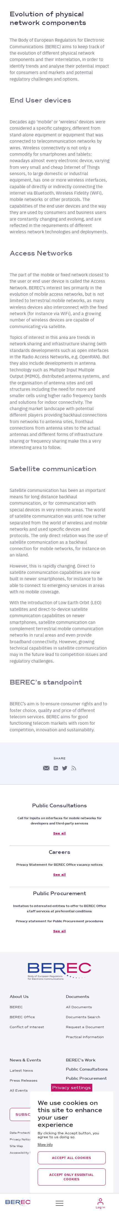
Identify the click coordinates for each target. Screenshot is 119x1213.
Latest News (21, 1070)
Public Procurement (86, 1078)
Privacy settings (71, 1087)
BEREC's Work (80, 1060)
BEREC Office (22, 1017)
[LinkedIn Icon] (55, 768)
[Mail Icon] (46, 768)
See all (59, 833)
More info (45, 1145)
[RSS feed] (73, 768)
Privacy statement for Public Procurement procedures (60, 921)
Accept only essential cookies (71, 1177)
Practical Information (85, 1037)
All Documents (79, 1007)
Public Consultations (87, 1069)
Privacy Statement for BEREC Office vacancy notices (59, 865)
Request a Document (85, 1027)
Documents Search (83, 1017)
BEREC (16, 1007)
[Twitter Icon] (65, 768)
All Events (19, 1090)
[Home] (18, 1203)
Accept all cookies (71, 1158)
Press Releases (23, 1080)
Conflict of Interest (27, 1027)
